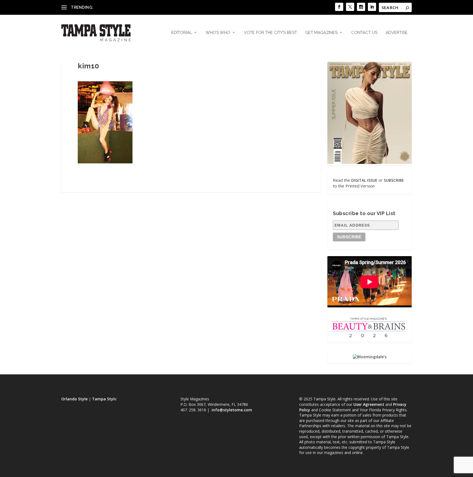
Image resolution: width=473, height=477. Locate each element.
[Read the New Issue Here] (369, 162)
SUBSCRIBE (394, 180)
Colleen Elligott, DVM (113, 7)
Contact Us (364, 32)
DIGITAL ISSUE (364, 180)
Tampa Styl (103, 398)
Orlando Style (74, 398)
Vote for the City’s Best (270, 32)
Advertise (397, 32)
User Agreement (368, 404)
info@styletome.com (232, 409)
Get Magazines (321, 32)
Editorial (181, 32)
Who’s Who (218, 32)
